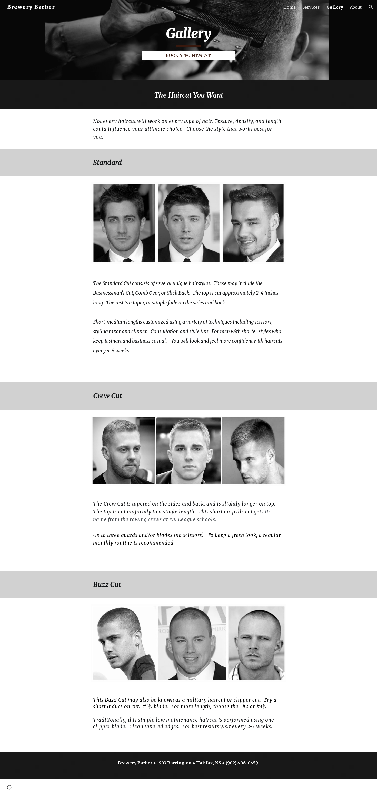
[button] (371, 7)
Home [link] (289, 7)
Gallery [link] (334, 7)
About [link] (356, 7)
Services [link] (311, 7)
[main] (188, 35)
